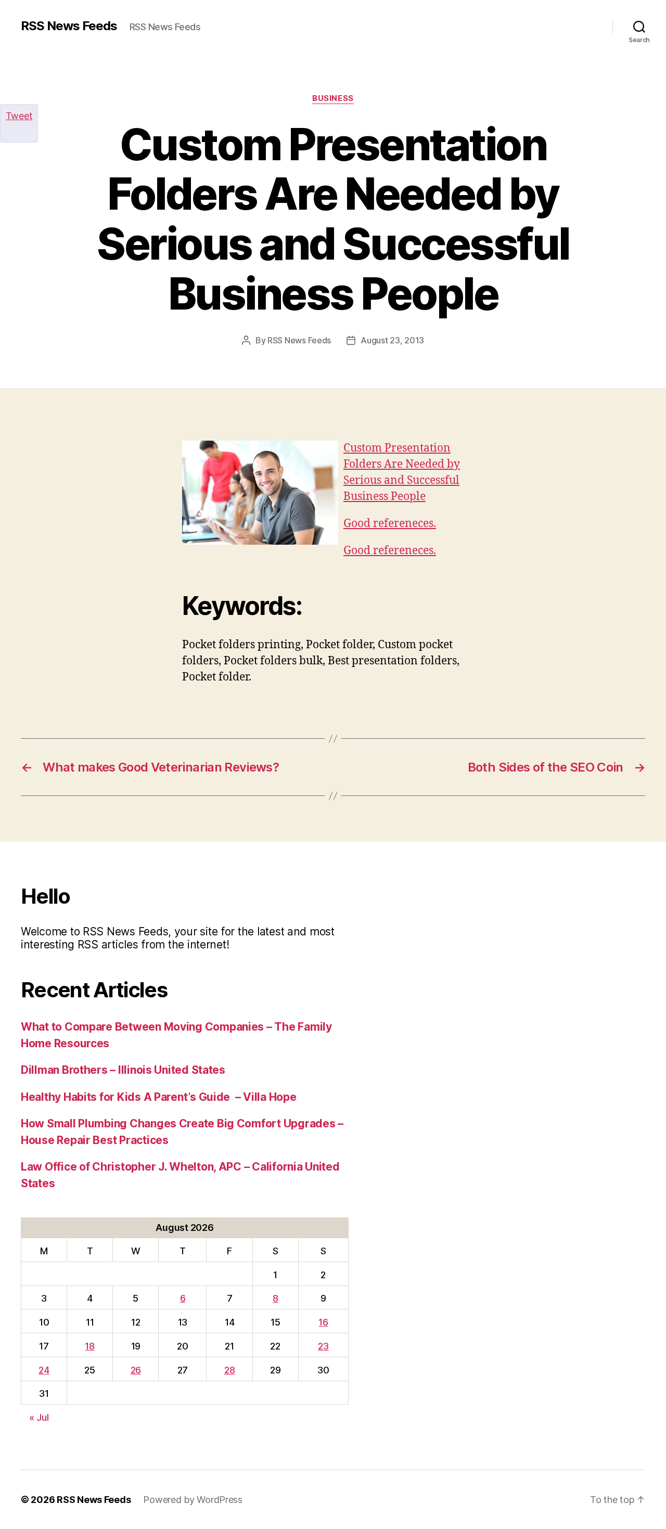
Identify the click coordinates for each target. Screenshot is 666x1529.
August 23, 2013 (392, 340)
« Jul (39, 1417)
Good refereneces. (389, 524)
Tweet (19, 115)
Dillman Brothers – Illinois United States (123, 1069)
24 (44, 1370)
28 (229, 1370)
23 (323, 1346)
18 (89, 1346)
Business (332, 98)
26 (136, 1370)
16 (323, 1322)
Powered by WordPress (192, 1499)
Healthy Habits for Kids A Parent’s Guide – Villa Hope (158, 1096)
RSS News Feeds (69, 26)
